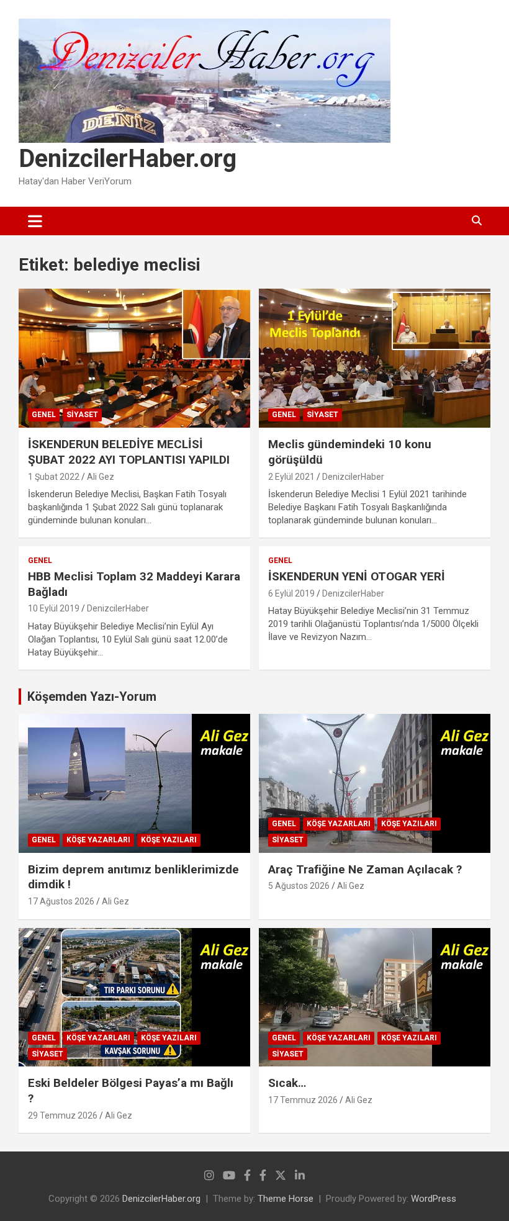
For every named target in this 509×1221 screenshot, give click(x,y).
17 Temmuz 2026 (303, 1100)
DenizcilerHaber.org (127, 158)
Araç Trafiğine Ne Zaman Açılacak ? (365, 869)
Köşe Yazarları (98, 840)
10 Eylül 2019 (53, 608)
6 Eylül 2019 (291, 593)
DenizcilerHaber (353, 477)
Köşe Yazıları (169, 840)
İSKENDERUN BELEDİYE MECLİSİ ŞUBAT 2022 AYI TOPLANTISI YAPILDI (129, 452)
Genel (44, 414)
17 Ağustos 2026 (61, 901)
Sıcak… (287, 1083)
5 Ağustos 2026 (299, 886)
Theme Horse (285, 1198)
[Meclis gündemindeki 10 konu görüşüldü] (374, 358)
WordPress (433, 1198)
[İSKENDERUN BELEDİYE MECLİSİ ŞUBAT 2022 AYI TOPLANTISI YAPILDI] (134, 358)
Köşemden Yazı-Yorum (91, 696)
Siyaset (82, 414)
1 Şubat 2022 (53, 477)
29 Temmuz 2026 (62, 1115)
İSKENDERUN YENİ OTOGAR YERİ (356, 576)
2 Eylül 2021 (291, 477)
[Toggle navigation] (35, 221)
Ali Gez (100, 477)
